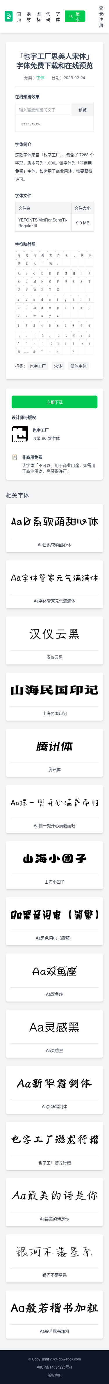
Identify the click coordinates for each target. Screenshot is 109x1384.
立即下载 (55, 402)
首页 (19, 16)
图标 (39, 16)
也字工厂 (38, 366)
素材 (29, 16)
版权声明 (55, 1375)
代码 (48, 16)
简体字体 (78, 366)
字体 (58, 16)
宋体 (58, 366)
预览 (82, 109)
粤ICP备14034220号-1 (54, 1366)
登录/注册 (101, 16)
